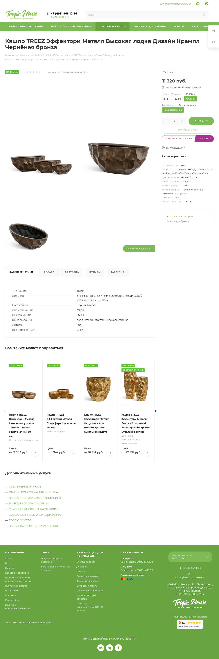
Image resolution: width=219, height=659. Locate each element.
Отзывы (95, 272)
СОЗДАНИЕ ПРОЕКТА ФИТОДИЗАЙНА (35, 514)
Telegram (109, 647)
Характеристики (21, 272)
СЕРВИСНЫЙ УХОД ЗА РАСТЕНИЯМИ (34, 509)
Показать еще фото (139, 248)
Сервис (46, 552)
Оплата (48, 272)
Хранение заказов (87, 581)
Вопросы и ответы (86, 585)
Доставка (72, 272)
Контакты (10, 595)
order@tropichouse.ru (174, 3)
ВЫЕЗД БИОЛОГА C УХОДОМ (29, 503)
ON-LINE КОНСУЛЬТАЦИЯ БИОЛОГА (33, 492)
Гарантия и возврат (87, 576)
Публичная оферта (16, 585)
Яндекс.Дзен (118, 647)
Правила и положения (89, 590)
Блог (7, 563)
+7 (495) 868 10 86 (63, 13)
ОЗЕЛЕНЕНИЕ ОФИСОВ (25, 486)
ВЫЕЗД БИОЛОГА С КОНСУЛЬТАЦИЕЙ (35, 497)
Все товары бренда (178, 221)
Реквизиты (11, 590)
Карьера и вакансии (17, 572)
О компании (14, 552)
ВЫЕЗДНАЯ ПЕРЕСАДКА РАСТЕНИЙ (33, 526)
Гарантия (117, 272)
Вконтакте (101, 647)
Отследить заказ (85, 561)
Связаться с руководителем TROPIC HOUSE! (89, 607)
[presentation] (4, 411)
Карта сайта (12, 600)
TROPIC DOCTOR (20, 520)
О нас (8, 558)
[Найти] (204, 14)
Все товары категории (180, 216)
